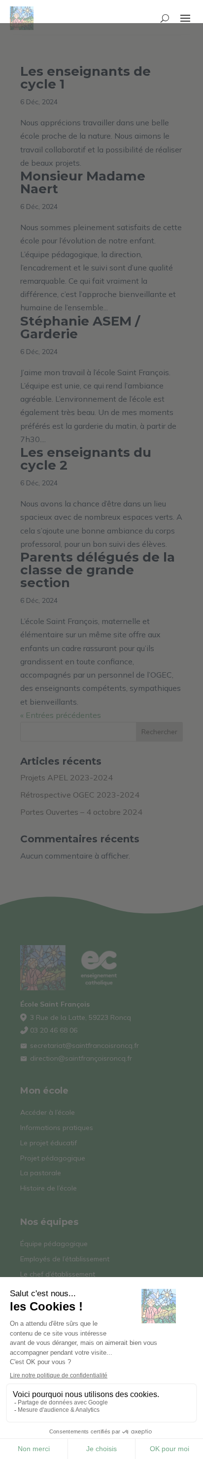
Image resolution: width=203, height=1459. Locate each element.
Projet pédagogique (52, 1158)
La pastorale (40, 1172)
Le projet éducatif (48, 1142)
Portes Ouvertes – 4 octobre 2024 (81, 812)
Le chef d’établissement (57, 1274)
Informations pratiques (56, 1127)
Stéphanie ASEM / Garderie (80, 327)
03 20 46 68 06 (53, 1030)
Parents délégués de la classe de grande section (97, 570)
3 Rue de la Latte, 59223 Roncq (80, 1017)
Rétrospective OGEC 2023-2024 (79, 795)
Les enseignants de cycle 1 (85, 77)
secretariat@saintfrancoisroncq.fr (84, 1045)
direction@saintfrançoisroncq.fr (81, 1058)
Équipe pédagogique (54, 1243)
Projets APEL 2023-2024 (66, 777)
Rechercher (159, 731)
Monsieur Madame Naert (82, 182)
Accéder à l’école (47, 1112)
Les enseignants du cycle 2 (85, 459)
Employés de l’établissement (64, 1258)
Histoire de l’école (48, 1188)
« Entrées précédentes (60, 715)
